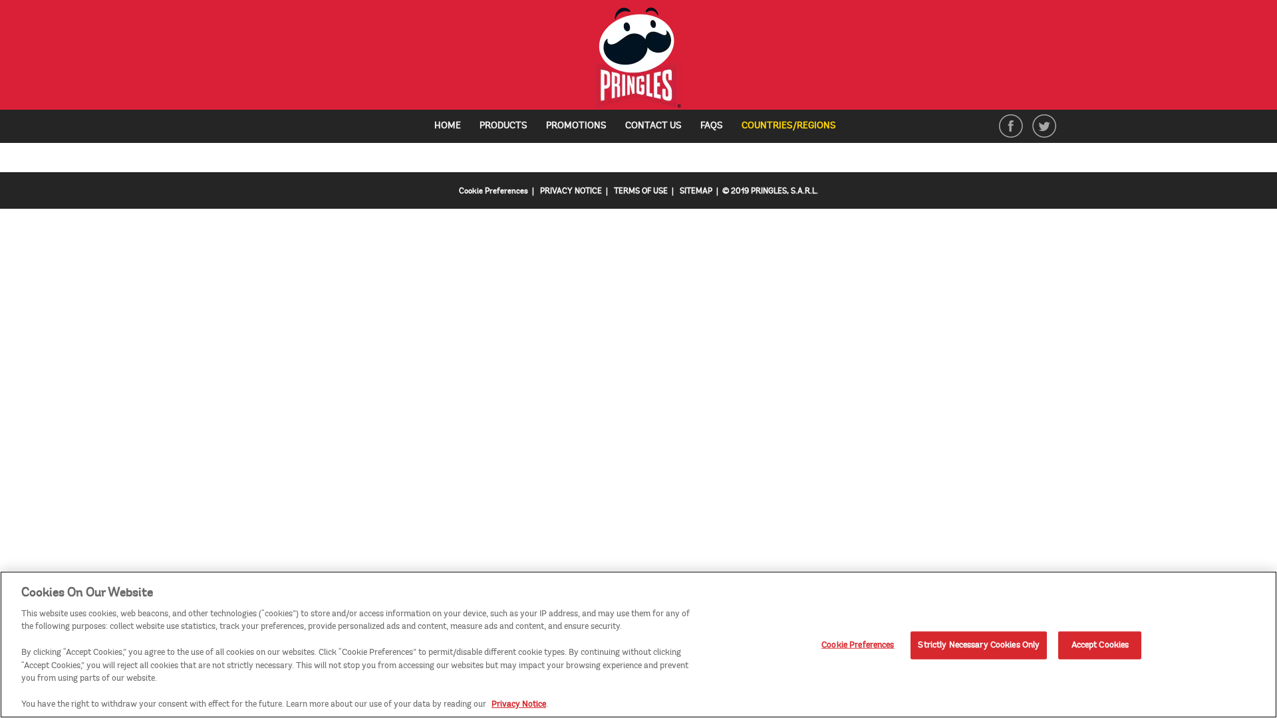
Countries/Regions (794, 126)
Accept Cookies (1100, 645)
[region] (638, 644)
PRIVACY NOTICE (571, 191)
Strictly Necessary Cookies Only (979, 645)
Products (503, 125)
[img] (639, 58)
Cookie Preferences (857, 645)
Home (447, 125)
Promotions (576, 125)
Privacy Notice (519, 704)
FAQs (711, 125)
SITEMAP (696, 191)
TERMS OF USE (641, 191)
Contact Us (653, 125)
